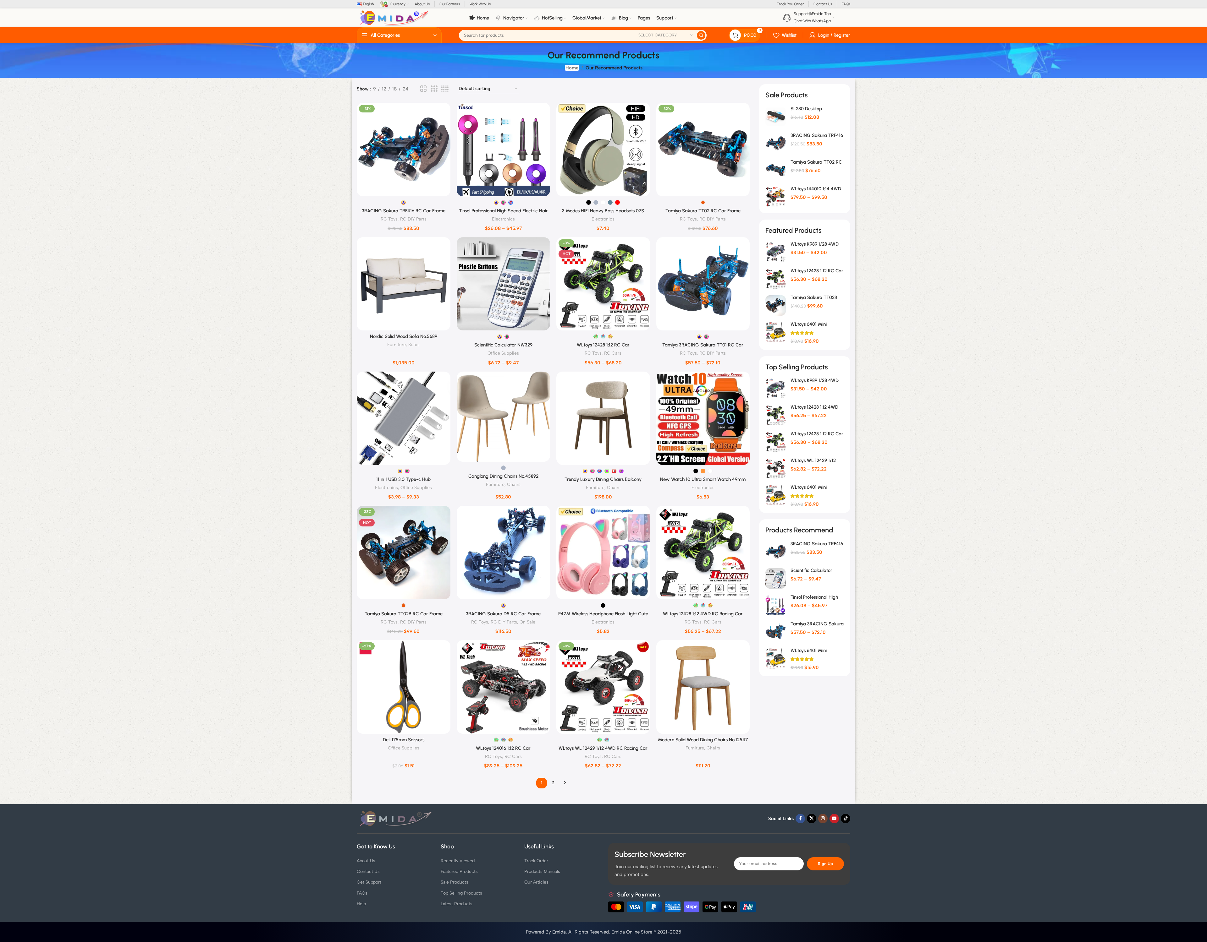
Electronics (503, 219)
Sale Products (454, 882)
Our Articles (536, 882)
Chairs (514, 484)
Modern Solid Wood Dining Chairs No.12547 (703, 740)
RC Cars (612, 353)
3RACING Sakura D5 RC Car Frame (503, 614)
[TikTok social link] (845, 818)
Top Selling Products (461, 893)
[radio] (403, 202)
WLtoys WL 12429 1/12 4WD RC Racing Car (603, 748)
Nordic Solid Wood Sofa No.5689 (403, 336)
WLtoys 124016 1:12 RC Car (503, 748)
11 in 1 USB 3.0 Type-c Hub (403, 479)
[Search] (701, 35)
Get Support (369, 882)
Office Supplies (503, 353)
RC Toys (389, 219)
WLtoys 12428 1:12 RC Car (603, 345)
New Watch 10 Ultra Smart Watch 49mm (703, 479)
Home (571, 68)
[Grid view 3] (434, 88)
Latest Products (456, 904)
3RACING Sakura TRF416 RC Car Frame (403, 211)
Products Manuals (542, 871)
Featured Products (459, 871)
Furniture (396, 344)
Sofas (414, 344)
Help (361, 904)
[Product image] (403, 149)
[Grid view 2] (423, 88)
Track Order (536, 860)
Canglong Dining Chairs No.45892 (503, 476)
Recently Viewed (458, 860)
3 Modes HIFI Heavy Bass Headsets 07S (603, 211)
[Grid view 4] (445, 88)
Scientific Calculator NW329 (503, 345)
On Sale (527, 622)
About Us (366, 860)
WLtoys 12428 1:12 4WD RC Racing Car (703, 614)
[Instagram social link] (823, 818)
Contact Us (368, 871)
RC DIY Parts (413, 219)
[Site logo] (394, 17)
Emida (559, 932)
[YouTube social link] (834, 818)
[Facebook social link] (800, 818)
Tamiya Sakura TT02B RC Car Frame (404, 614)
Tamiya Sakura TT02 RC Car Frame (703, 211)
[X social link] (811, 818)
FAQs (362, 893)
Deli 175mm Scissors (403, 740)
